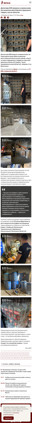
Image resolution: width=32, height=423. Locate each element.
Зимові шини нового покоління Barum (16, 392)
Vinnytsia (4, 354)
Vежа (9, 354)
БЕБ (21, 354)
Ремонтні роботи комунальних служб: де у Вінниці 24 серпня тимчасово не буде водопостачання (17, 385)
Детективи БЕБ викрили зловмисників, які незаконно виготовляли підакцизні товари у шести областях (16, 10)
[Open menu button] (30, 2)
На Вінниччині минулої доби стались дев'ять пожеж (18, 378)
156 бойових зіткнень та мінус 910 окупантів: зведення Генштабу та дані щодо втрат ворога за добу (16, 371)
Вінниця (26, 354)
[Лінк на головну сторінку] (6, 2)
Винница (8, 357)
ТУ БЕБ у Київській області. (16, 70)
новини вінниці (16, 357)
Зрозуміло (8, 418)
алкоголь (15, 354)
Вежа (21, 15)
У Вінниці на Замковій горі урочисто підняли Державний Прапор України (17, 397)
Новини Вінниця (26, 357)
